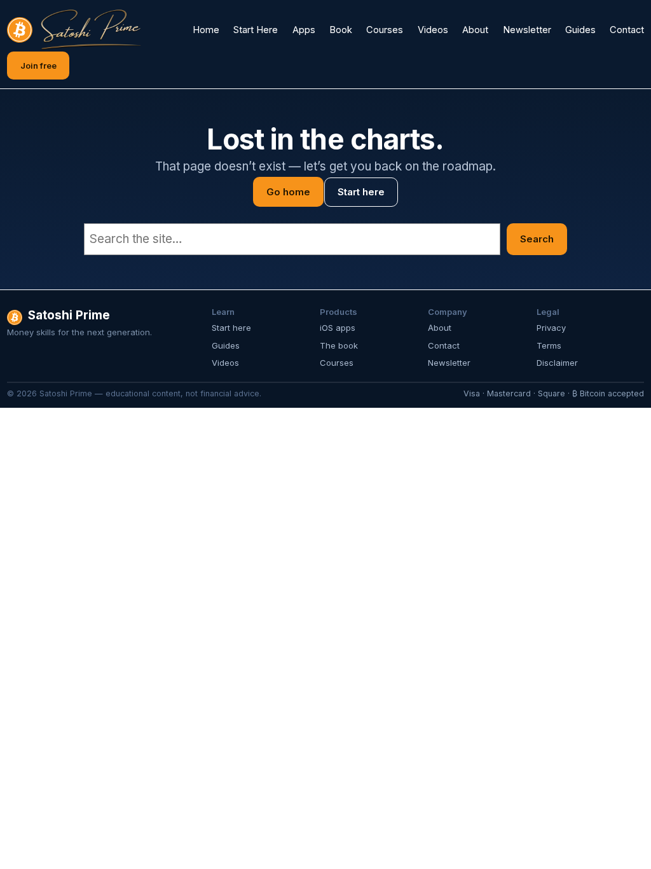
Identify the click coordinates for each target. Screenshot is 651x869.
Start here (361, 192)
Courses (336, 363)
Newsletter (449, 363)
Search (537, 239)
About (439, 328)
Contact (444, 345)
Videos (225, 363)
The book (339, 345)
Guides (226, 345)
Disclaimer (557, 363)
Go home (288, 192)
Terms (549, 345)
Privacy (551, 328)
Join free (38, 65)
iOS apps (337, 328)
